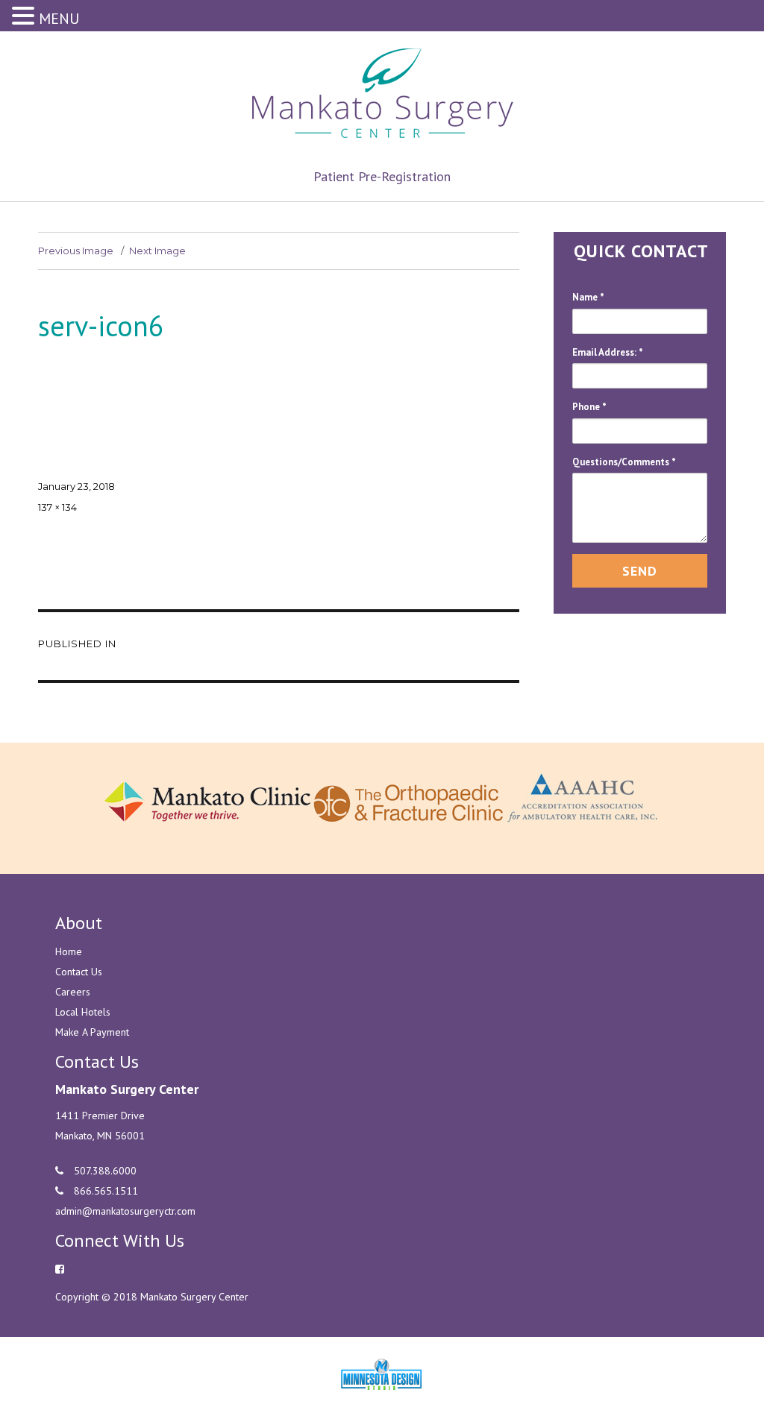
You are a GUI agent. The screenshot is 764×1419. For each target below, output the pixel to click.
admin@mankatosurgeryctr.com (125, 1211)
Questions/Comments (624, 462)
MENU (59, 18)
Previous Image (75, 251)
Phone (589, 406)
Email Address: (607, 352)
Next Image (157, 251)
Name (588, 297)
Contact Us (78, 971)
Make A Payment (92, 1032)
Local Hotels (82, 1012)
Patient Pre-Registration (382, 176)
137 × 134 (57, 507)
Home (68, 951)
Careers (72, 991)
